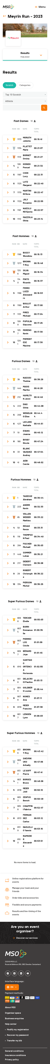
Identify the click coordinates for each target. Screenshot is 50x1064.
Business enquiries (14, 1018)
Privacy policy (12, 1059)
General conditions (14, 1051)
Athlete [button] (9, 101)
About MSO (10, 1007)
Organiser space (13, 1013)
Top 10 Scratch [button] (13, 94)
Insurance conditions (15, 1055)
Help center (11, 1024)
